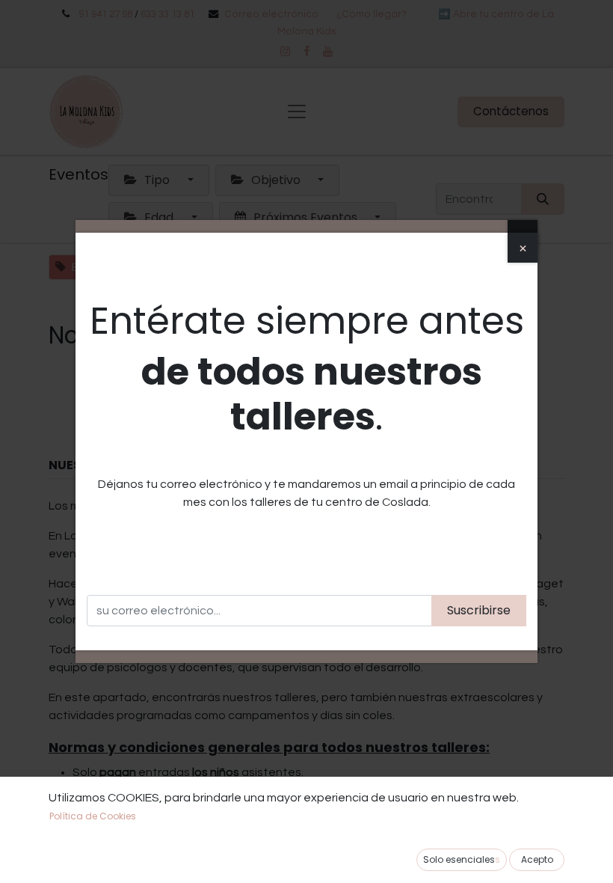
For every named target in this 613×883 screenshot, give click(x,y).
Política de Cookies (92, 816)
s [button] (461, 859)
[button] (536, 860)
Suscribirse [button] (479, 610)
